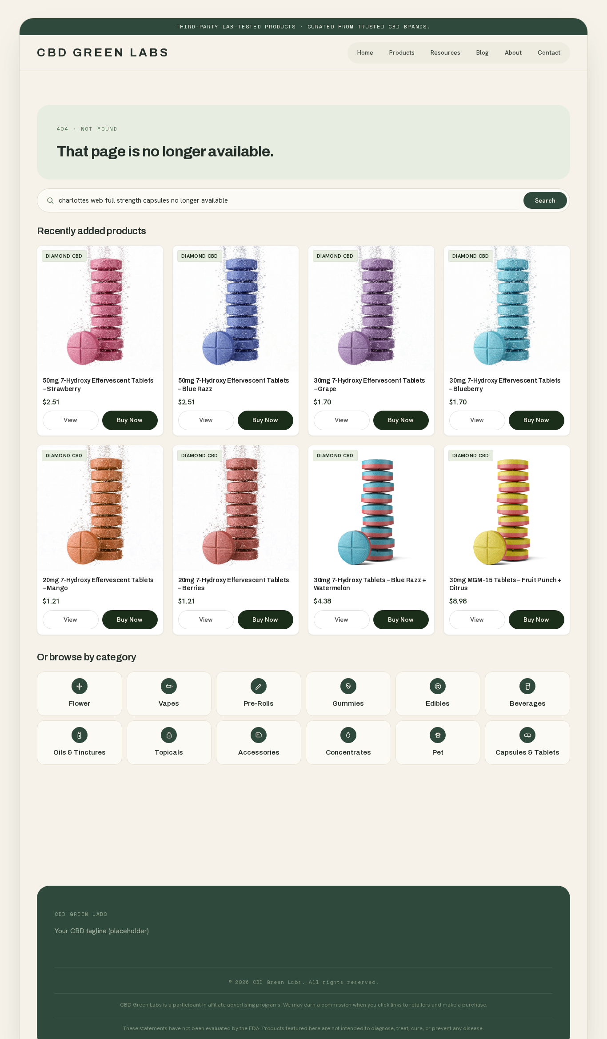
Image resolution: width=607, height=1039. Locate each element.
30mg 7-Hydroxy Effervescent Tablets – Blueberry (505, 384)
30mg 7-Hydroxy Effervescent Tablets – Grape (369, 384)
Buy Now (130, 420)
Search (545, 200)
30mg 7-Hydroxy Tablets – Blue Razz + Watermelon (370, 584)
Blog (482, 52)
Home (365, 52)
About (513, 52)
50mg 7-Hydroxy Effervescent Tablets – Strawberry (98, 384)
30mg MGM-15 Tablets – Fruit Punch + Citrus (505, 584)
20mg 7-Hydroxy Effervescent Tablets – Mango (98, 584)
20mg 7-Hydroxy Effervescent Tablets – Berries (233, 584)
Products (402, 52)
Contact (549, 52)
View (70, 420)
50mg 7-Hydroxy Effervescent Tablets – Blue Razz (233, 384)
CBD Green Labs (103, 52)
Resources (445, 52)
